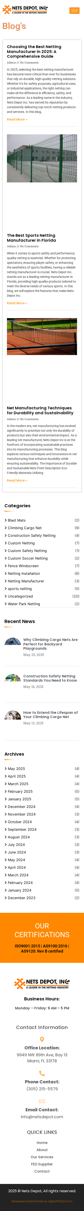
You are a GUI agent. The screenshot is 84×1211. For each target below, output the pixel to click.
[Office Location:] (42, 1039)
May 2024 (16, 860)
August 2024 (19, 837)
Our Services (42, 1157)
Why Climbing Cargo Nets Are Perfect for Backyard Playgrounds (50, 644)
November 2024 (22, 814)
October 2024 (20, 822)
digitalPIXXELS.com (60, 1201)
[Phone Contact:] (42, 1073)
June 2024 (17, 852)
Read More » (17, 119)
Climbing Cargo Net (25, 528)
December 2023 (21, 898)
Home (42, 1142)
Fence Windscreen (23, 566)
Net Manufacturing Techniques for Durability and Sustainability (40, 410)
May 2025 (16, 768)
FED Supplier (42, 1164)
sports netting (20, 588)
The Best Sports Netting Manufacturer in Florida (31, 237)
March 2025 (18, 784)
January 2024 (19, 890)
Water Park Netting (24, 604)
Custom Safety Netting (27, 550)
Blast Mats (17, 520)
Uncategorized (20, 596)
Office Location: (42, 1048)
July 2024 (16, 844)
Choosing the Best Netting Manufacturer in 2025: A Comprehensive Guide (34, 51)
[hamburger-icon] (74, 10)
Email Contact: (42, 1110)
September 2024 (22, 829)
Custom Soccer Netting (28, 558)
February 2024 (20, 882)
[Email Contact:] (42, 1101)
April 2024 (17, 867)
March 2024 (18, 875)
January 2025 (19, 799)
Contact (42, 1171)
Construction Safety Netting (32, 535)
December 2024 (21, 806)
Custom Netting (21, 543)
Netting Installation (24, 573)
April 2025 (17, 776)
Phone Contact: (42, 1082)
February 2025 (20, 791)
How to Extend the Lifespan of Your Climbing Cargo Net (50, 714)
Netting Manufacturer (26, 581)
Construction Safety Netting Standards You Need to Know (50, 678)
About (42, 1149)
